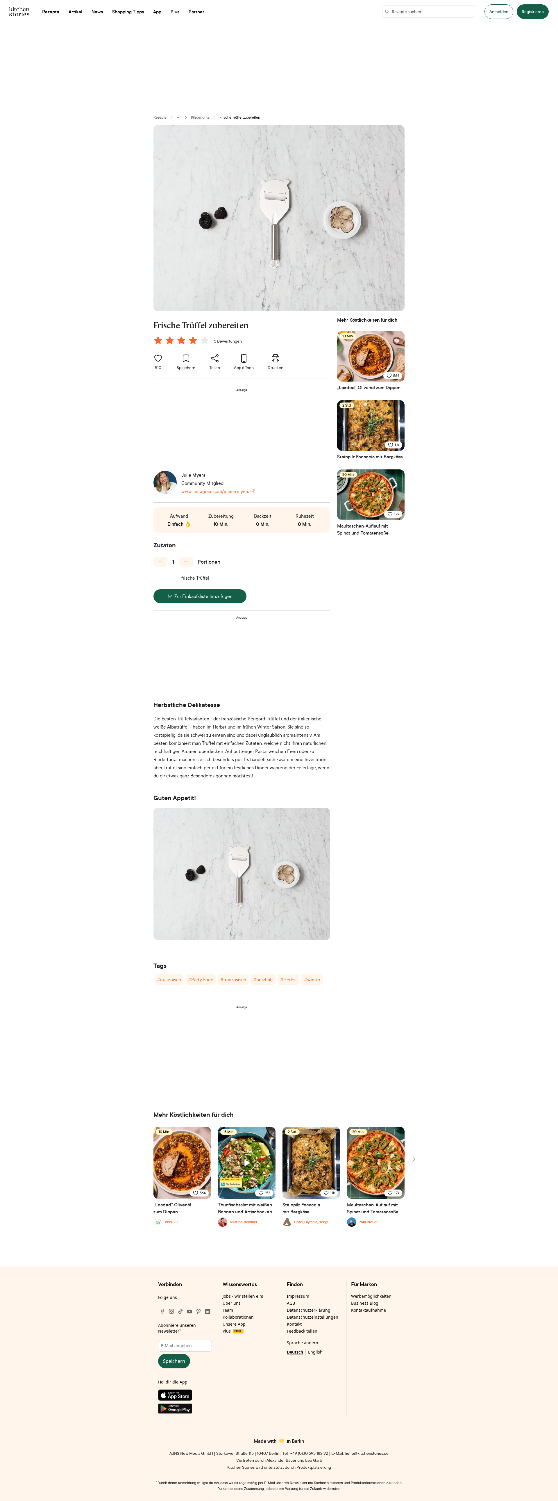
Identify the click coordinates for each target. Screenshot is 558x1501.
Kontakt (294, 1324)
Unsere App (234, 1324)
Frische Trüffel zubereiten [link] (239, 117)
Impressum (298, 1296)
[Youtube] (189, 1311)
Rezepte (160, 117)
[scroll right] (413, 1159)
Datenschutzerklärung (308, 1310)
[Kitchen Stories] (19, 11)
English (315, 1352)
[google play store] (185, 1409)
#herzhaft (263, 979)
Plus (232, 1331)
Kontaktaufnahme (368, 1310)
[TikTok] (180, 1311)
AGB (291, 1303)
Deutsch (295, 1352)
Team (228, 1310)
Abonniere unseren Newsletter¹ (177, 1328)
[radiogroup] (182, 341)
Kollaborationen (238, 1317)
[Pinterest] (198, 1311)
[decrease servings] (160, 562)
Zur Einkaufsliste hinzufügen (203, 596)
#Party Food (200, 979)
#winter (312, 979)
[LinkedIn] (207, 1311)
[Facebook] (162, 1311)
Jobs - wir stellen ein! (243, 1296)
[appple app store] (185, 1396)
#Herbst (288, 979)
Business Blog (364, 1303)
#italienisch (169, 979)
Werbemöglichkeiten (371, 1296)
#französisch (233, 979)
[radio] (158, 340)
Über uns (232, 1303)
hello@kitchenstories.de (367, 1453)
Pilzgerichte (200, 117)
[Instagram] (171, 1311)
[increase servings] (186, 562)
